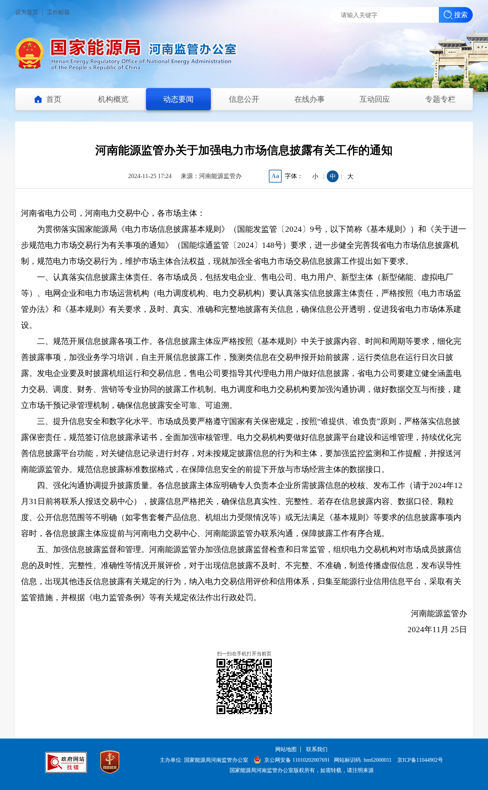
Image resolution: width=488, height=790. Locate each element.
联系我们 (316, 749)
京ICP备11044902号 (420, 760)
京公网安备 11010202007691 (297, 760)
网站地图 (286, 749)
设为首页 (26, 12)
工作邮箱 (58, 12)
